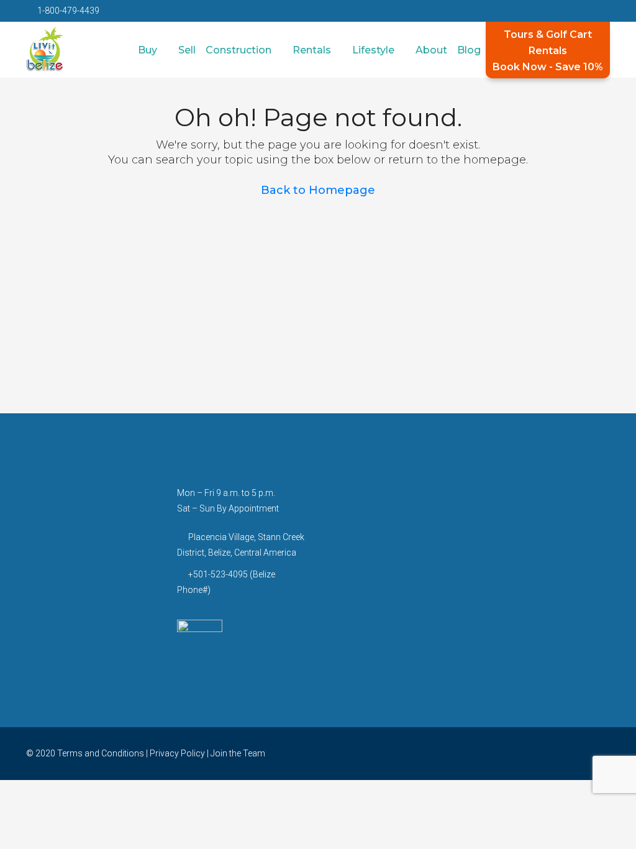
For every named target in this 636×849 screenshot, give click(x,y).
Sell (187, 50)
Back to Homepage (318, 190)
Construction (238, 50)
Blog (469, 50)
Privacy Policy (177, 753)
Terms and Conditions (100, 753)
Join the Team (238, 753)
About (431, 50)
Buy (147, 50)
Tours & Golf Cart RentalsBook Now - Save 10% (548, 51)
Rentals (312, 50)
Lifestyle (373, 50)
